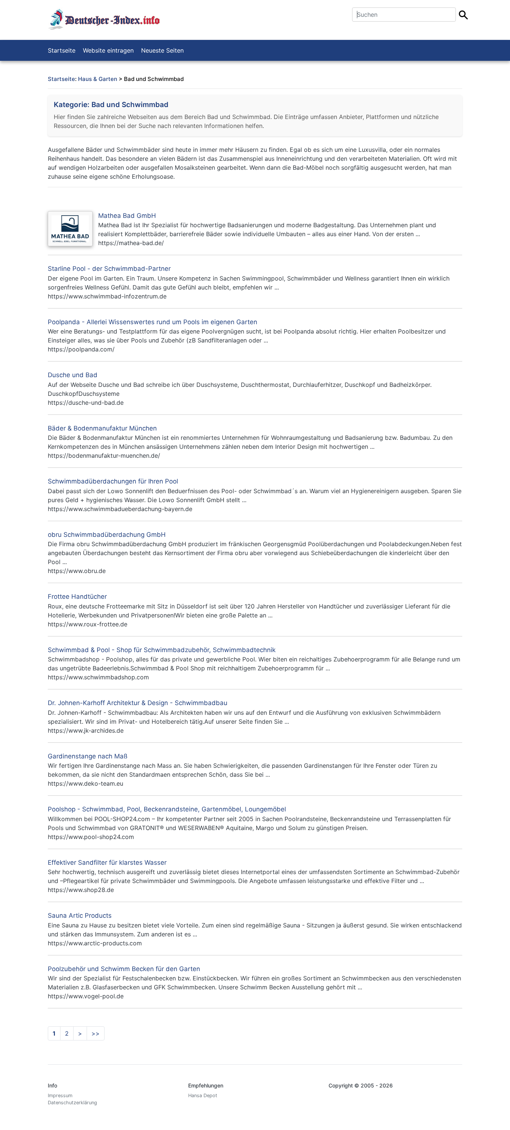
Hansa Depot (202, 1095)
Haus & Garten (97, 78)
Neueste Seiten (162, 50)
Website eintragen (108, 50)
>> (95, 1033)
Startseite (61, 50)
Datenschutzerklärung (72, 1102)
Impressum (60, 1095)
